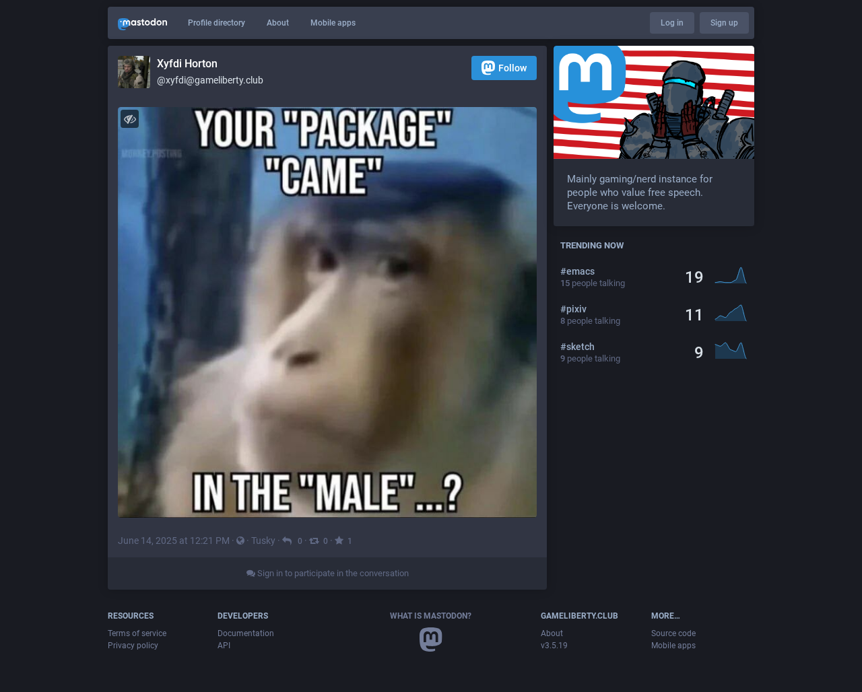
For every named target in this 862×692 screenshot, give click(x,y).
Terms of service (137, 633)
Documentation (246, 633)
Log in (672, 23)
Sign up (724, 23)
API (224, 645)
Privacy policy (133, 645)
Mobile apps (333, 23)
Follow (512, 68)
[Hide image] (130, 119)
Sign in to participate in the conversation (332, 573)
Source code (673, 633)
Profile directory (216, 23)
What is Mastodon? (430, 616)
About (278, 23)
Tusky (263, 540)
